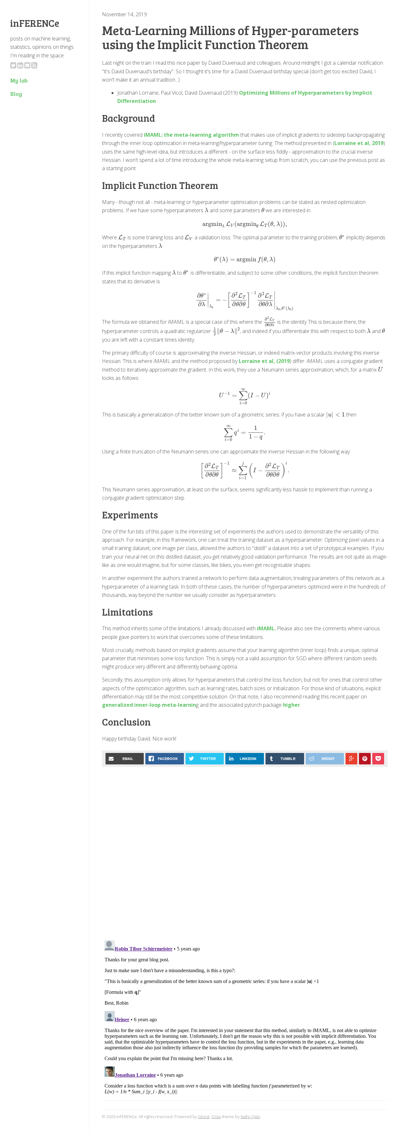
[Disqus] (245, 851)
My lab (19, 80)
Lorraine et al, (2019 (264, 361)
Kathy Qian (250, 1116)
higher (291, 704)
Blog (16, 94)
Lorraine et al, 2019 (358, 143)
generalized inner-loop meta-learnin (149, 704)
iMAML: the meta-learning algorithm (190, 134)
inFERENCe (34, 23)
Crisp (216, 1116)
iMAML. (266, 628)
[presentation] (206, 210)
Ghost (203, 1116)
